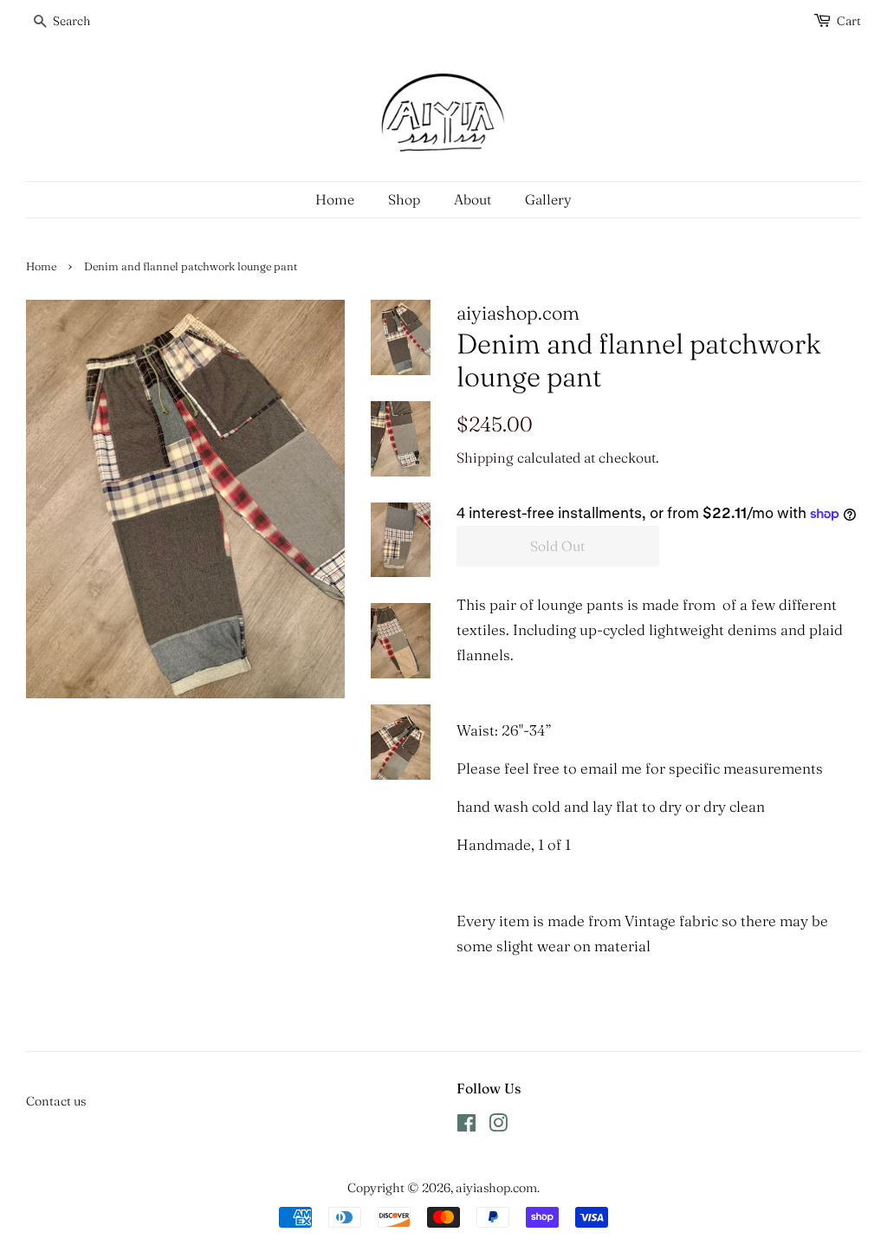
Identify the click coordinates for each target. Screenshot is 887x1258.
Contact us (56, 1101)
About (472, 199)
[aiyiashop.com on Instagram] (498, 1126)
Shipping (485, 457)
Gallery (548, 199)
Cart (849, 21)
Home (334, 199)
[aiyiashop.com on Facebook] (466, 1126)
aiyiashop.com (496, 1188)
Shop (404, 199)
